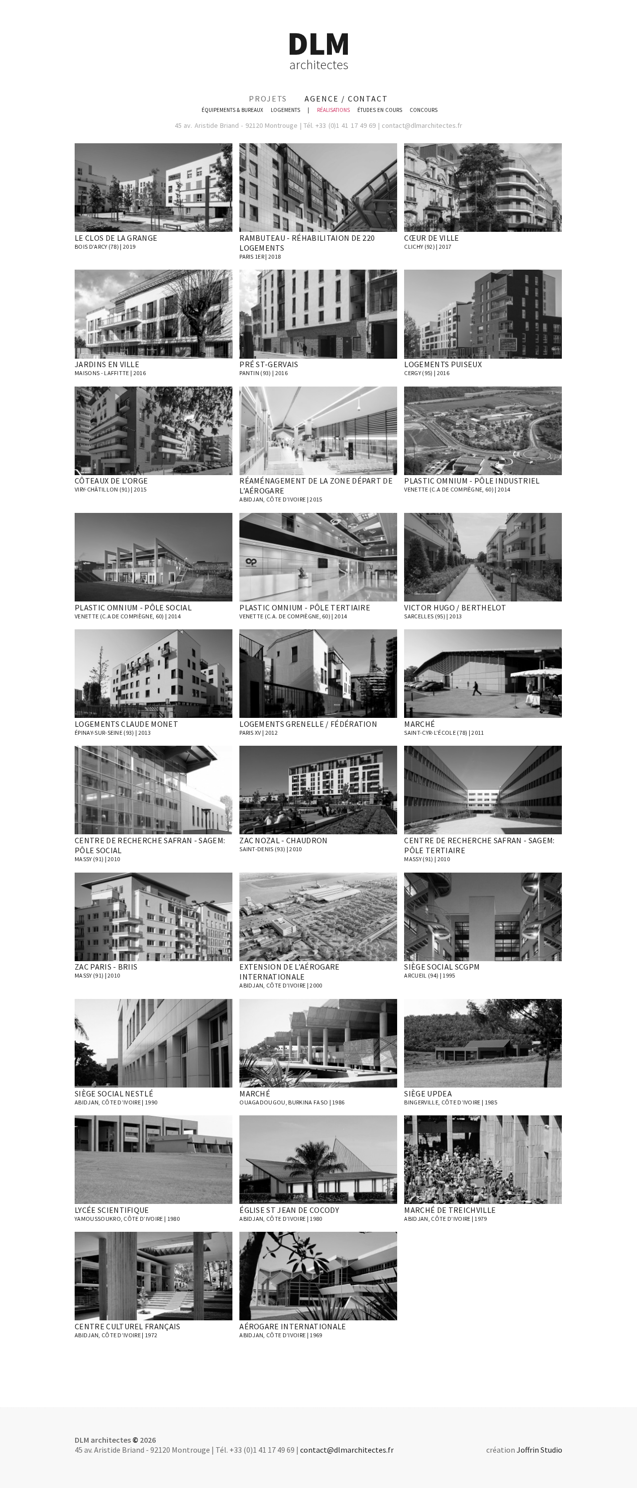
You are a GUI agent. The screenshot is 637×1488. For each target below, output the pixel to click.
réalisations (333, 109)
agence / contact (346, 98)
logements (285, 109)
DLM (318, 49)
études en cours (379, 109)
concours (423, 109)
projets (268, 98)
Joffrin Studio (539, 1450)
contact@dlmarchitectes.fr (422, 125)
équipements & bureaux (232, 109)
